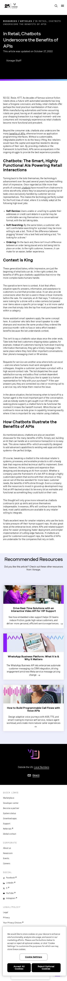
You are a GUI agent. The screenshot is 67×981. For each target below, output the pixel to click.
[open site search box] (56, 6)
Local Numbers (41, 767)
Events (6, 858)
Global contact (9, 834)
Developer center (11, 803)
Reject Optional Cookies (46, 967)
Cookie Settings (33, 957)
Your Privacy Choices (12, 923)
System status (9, 813)
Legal (5, 912)
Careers (6, 863)
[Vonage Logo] (11, 6)
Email (36, 775)
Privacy (6, 918)
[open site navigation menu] (62, 5)
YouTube (10, 893)
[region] (34, 951)
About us (7, 848)
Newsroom (8, 853)
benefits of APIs (17, 133)
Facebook (10, 878)
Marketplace (8, 798)
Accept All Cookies (19, 967)
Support (6, 824)
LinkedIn (9, 883)
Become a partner (11, 808)
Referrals (7, 829)
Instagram (10, 898)
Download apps (10, 818)
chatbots (26, 187)
